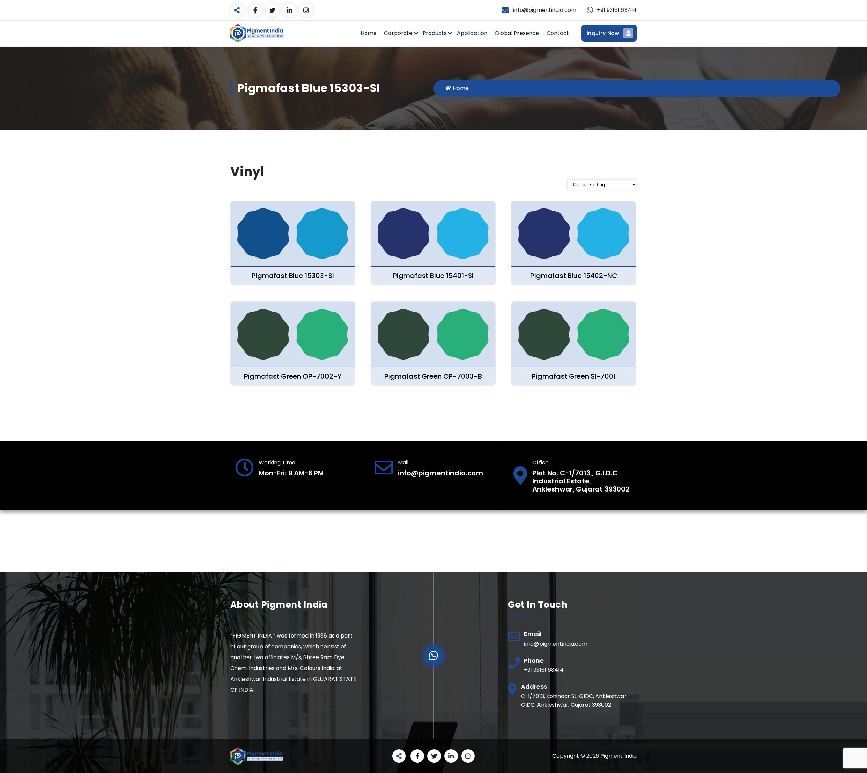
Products (435, 33)
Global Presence (517, 33)
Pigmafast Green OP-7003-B (433, 376)
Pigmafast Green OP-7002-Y (292, 376)
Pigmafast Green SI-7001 (574, 376)
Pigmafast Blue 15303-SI (293, 275)
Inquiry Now (603, 33)
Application (472, 33)
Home (369, 33)
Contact (558, 33)
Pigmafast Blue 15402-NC (573, 275)
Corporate (398, 33)
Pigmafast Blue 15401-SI (433, 275)
